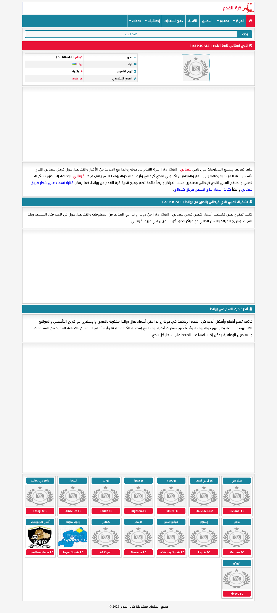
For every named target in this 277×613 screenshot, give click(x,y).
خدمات (136, 21)
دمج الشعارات (173, 21)
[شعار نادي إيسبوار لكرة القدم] (203, 547)
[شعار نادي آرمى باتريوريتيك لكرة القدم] (40, 547)
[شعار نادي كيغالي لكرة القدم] (105, 547)
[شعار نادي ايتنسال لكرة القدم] (72, 505)
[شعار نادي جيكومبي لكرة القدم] (236, 505)
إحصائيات (153, 21)
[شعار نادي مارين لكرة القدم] (236, 547)
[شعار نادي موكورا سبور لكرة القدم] (171, 547)
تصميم (224, 21)
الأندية (192, 21)
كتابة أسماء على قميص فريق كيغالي (202, 189)
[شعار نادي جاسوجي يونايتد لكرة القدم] (40, 505)
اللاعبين (207, 21)
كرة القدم (232, 8)
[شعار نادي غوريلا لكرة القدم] (105, 505)
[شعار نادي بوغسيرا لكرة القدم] (138, 505)
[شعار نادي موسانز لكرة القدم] (138, 547)
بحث (245, 34)
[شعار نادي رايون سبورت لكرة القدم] (72, 547)
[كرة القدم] (250, 21)
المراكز (239, 21)
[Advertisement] (138, 124)
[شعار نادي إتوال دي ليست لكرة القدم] (203, 505)
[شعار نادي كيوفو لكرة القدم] (236, 588)
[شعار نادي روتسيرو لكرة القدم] (171, 505)
